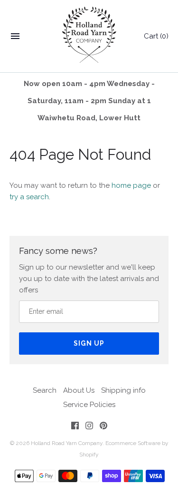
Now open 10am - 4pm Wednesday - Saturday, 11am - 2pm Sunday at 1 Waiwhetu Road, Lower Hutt (89, 100)
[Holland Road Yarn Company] (89, 36)
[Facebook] (75, 427)
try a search (29, 197)
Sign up (89, 343)
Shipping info (123, 390)
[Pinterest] (103, 427)
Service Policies (89, 404)
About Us (78, 390)
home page (131, 185)
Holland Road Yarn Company (67, 443)
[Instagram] (89, 427)
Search (44, 390)
